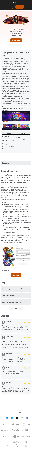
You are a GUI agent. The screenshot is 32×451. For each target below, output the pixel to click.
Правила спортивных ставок (9, 412)
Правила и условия (10, 405)
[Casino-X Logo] (16, 2)
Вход (11, 6)
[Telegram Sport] (6, 418)
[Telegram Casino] (11, 418)
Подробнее (16, 40)
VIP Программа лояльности (24, 412)
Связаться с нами (23, 409)
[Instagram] (21, 418)
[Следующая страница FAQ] (21, 308)
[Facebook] (26, 418)
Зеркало (16, 275)
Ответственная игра (22, 405)
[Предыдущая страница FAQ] (11, 308)
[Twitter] (16, 418)
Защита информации (11, 409)
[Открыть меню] (30, 2)
